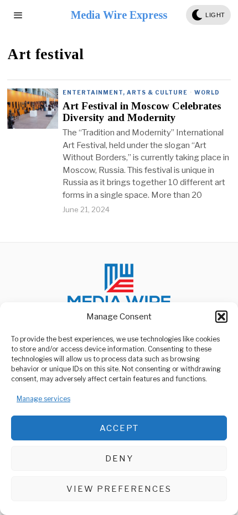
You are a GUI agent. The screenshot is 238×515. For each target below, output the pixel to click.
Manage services (43, 399)
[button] (221, 316)
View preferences (119, 489)
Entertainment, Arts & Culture (125, 92)
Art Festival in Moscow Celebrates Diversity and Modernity (142, 112)
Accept (119, 428)
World (207, 92)
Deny (119, 459)
